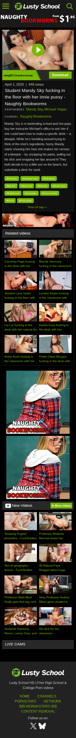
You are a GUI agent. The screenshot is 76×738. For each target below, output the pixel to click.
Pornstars (25, 701)
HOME (25, 696)
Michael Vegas (55, 109)
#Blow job (42, 186)
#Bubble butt (13, 193)
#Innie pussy (25, 200)
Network (52, 701)
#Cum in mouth (49, 193)
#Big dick (11, 186)
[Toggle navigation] (5, 6)
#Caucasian (31, 193)
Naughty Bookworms (35, 116)
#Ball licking (49, 178)
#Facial (10, 200)
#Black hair (26, 186)
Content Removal (38, 711)
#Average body (30, 178)
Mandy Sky (34, 109)
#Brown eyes (59, 186)
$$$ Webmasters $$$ (38, 706)
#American (12, 178)
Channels (46, 696)
